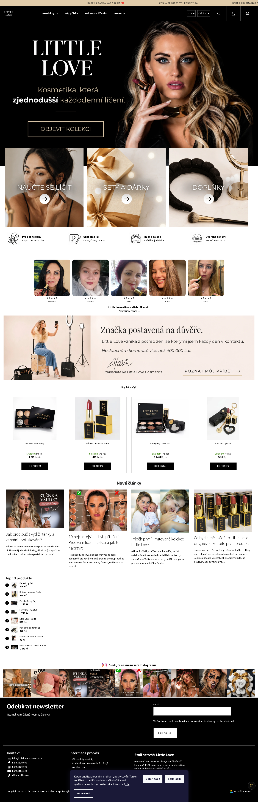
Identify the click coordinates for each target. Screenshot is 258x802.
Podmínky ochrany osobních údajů (90, 763)
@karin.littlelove (20, 775)
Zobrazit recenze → (129, 311)
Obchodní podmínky (83, 759)
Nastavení (83, 793)
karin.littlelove (19, 763)
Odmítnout (153, 779)
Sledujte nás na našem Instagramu (132, 665)
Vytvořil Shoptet (242, 791)
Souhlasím (175, 779)
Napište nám (78, 767)
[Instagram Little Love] (252, 786)
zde (127, 784)
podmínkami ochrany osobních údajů (212, 721)
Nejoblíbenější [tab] (129, 387)
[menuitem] (50, 13)
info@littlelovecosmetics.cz (27, 758)
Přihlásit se (165, 733)
